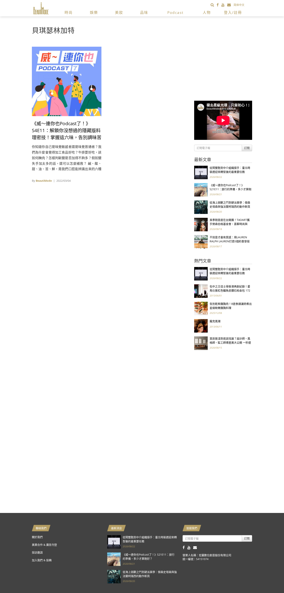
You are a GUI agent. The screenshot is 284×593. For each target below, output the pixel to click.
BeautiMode (44, 180)
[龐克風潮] (201, 325)
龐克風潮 (215, 321)
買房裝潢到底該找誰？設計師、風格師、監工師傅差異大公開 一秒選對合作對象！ (230, 342)
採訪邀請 (37, 552)
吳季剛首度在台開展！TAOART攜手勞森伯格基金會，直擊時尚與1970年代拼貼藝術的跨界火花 (230, 224)
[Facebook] (219, 5)
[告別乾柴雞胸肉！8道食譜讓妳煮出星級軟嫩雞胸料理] (201, 308)
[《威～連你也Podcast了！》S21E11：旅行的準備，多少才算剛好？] (201, 189)
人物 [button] (207, 12)
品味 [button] (144, 12)
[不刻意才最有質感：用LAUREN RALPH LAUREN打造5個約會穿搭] (201, 241)
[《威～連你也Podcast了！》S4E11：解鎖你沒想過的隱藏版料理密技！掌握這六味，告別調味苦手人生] (66, 81)
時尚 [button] (69, 12)
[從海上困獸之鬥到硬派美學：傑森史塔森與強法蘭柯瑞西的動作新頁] (201, 207)
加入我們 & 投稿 (42, 560)
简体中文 (239, 5)
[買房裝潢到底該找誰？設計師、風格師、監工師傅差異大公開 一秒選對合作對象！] (201, 343)
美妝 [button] (119, 12)
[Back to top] (271, 580)
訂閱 (247, 148)
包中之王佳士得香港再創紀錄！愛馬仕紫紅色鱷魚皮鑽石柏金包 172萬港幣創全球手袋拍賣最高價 (230, 290)
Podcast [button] (175, 12)
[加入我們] (230, 5)
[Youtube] (224, 5)
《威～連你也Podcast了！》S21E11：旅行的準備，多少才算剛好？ (230, 189)
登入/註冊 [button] (233, 12)
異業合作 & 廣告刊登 (44, 545)
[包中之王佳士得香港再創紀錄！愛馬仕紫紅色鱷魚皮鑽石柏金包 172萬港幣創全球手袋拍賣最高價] (201, 291)
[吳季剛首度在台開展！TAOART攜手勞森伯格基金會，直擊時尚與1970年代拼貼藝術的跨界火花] (201, 224)
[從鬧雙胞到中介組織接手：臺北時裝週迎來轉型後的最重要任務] (201, 172)
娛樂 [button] (94, 12)
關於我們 (37, 537)
